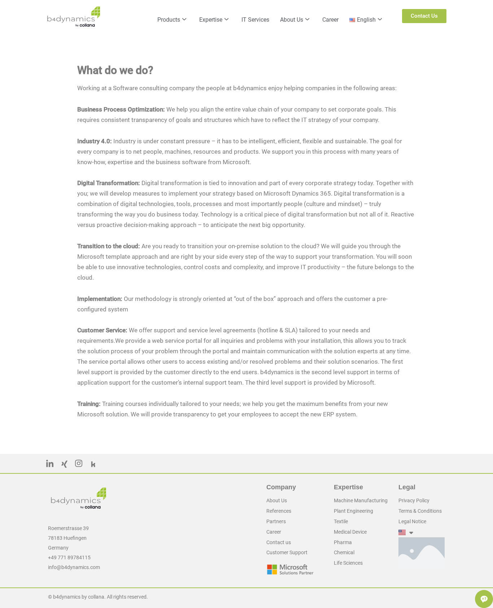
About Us (291, 19)
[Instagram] (78, 465)
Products (168, 19)
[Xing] (64, 465)
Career (330, 19)
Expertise (210, 19)
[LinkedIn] (50, 465)
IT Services (255, 19)
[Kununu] (93, 465)
